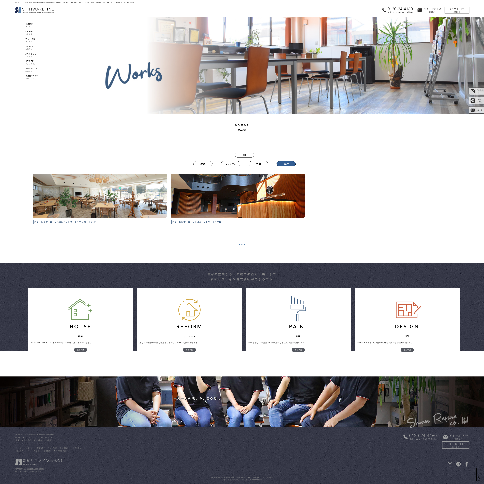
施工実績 (20, 451)
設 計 (286, 164)
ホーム (19, 448)
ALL (245, 155)
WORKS (30, 40)
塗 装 (258, 164)
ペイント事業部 (33, 451)
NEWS (29, 47)
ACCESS (30, 55)
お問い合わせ (78, 448)
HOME (29, 25)
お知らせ (29, 448)
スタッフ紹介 (53, 448)
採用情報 (65, 448)
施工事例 (80, 350)
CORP (29, 32)
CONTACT (31, 77)
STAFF (30, 62)
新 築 (203, 164)
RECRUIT (31, 69)
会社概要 (40, 448)
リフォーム (230, 164)
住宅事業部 (47, 451)
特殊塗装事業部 (62, 451)
